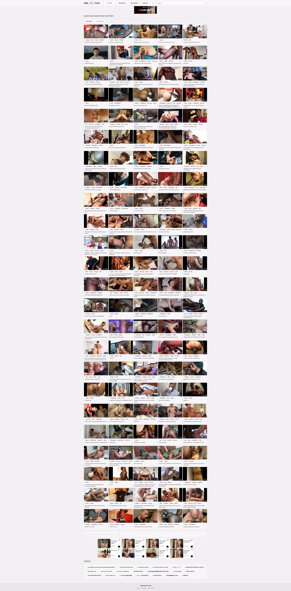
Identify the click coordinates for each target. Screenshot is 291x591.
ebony (116, 40)
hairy (199, 334)
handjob (117, 187)
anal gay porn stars (106, 571)
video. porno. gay (110, 575)
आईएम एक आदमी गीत (190, 571)
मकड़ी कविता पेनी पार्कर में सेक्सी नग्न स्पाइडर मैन (195, 567)
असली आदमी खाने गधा (157, 575)
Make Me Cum (114, 550)
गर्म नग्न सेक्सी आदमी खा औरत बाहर (94, 575)
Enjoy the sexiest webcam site (139, 551)
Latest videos (100, 21)
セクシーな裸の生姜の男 (142, 575)
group (120, 271)
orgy (116, 271)
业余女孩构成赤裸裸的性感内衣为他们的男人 (158, 571)
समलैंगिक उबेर (185, 575)
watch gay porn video (123, 571)
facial (167, 124)
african (87, 40)
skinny (173, 208)
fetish (198, 145)
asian (112, 419)
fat (86, 124)
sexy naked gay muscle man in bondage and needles (101, 567)
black (96, 40)
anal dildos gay (92, 571)
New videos (122, 3)
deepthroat (167, 145)
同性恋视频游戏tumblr (172, 575)
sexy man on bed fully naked (160, 567)
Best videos (134, 3)
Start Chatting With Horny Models (114, 542)
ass (140, 40)
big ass (149, 61)
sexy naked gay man (143, 567)
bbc (190, 40)
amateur (102, 40)
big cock (154, 61)
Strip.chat (113, 546)
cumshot (113, 82)
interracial (142, 61)
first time (124, 461)
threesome (195, 103)
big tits (202, 103)
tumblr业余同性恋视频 (126, 575)
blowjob (203, 82)
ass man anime (177, 571)
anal (92, 40)
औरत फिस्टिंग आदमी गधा (138, 571)
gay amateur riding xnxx (126, 567)
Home (110, 3)
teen (87, 355)
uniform (92, 208)
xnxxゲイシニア (177, 567)
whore (136, 103)
